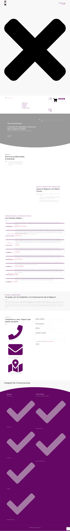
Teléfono (38, 328)
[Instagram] (59, 99)
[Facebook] (61, 99)
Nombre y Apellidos (40, 319)
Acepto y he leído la (45, 341)
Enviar (37, 344)
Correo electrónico (40, 323)
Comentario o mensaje (41, 332)
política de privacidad (49, 341)
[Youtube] (62, 99)
